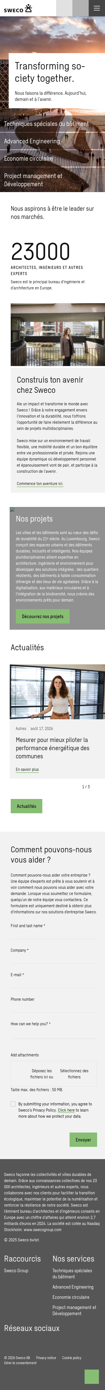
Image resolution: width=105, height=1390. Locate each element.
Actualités (26, 806)
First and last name (28, 925)
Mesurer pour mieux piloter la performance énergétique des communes (52, 748)
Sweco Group (16, 1270)
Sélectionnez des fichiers (74, 1073)
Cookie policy (71, 1358)
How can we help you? (30, 1023)
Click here (66, 1110)
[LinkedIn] (8, 1340)
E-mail (17, 974)
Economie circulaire (70, 1297)
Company (20, 950)
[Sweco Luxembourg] (18, 8)
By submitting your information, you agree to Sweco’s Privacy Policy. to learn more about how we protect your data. (55, 1109)
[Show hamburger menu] (97, 8)
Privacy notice (46, 1358)
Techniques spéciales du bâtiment (72, 1273)
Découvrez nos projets (42, 616)
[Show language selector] (64, 8)
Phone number (22, 999)
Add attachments (25, 1054)
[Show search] (80, 8)
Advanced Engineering (73, 1287)
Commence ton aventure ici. (40, 483)
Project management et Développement (74, 1310)
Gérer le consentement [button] (20, 1363)
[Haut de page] (92, 1377)
